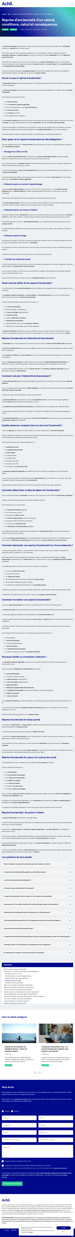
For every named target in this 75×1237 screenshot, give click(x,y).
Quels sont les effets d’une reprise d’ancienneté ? (18, 985)
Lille (48, 1210)
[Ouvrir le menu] (72, 3)
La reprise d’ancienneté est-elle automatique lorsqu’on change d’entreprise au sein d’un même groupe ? (37, 936)
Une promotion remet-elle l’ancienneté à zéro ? (19, 928)
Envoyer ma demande (12, 1183)
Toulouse (56, 1210)
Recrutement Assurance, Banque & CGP (25, 1217)
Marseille (51, 1210)
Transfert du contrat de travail (14, 983)
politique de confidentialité (60, 1168)
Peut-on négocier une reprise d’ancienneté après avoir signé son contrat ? (27, 864)
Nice (39, 1210)
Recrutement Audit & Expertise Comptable (47, 1217)
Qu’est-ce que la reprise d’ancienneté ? (15, 969)
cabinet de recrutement (21, 1099)
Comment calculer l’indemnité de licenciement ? (18, 989)
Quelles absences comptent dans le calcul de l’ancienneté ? (21, 992)
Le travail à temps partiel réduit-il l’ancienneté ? (19, 888)
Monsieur (16, 1111)
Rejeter (63, 1232)
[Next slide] (39, 1072)
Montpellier (34, 1210)
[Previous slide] (35, 1072)
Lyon (25, 1210)
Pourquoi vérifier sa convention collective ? (16, 1001)
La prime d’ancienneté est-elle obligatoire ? (17, 880)
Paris (22, 1210)
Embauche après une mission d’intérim (16, 978)
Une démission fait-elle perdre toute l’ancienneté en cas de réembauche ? (27, 912)
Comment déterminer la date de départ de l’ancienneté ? (21, 994)
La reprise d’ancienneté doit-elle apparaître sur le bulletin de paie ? (25, 872)
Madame (7, 1111)
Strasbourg (43, 1210)
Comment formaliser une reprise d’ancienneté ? (18, 999)
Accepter (63, 1228)
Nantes (29, 1210)
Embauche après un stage (13, 980)
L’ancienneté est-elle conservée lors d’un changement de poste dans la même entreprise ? (32, 920)
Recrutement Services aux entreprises (53, 1221)
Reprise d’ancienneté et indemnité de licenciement (19, 987)
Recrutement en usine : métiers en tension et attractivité (18, 1048)
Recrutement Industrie (58, 1219)
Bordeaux (17, 1210)
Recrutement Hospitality (24, 1219)
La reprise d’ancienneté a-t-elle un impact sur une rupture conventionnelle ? (28, 896)
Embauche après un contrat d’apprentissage (18, 976)
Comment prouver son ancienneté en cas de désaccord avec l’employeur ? (27, 944)
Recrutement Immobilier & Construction (41, 1219)
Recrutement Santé (38, 1221)
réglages (31, 1232)
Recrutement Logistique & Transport (22, 1221)
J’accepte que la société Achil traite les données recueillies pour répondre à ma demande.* (28, 1165)
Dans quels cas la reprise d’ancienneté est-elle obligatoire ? (21, 971)
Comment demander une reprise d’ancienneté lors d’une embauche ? (24, 996)
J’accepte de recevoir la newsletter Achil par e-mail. (18, 1161)
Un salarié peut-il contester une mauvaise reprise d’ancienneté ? (24, 952)
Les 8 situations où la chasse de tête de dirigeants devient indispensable (55, 1048)
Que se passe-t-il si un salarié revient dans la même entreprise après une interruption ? (31, 904)
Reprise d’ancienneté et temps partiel (15, 1003)
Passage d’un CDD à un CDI (13, 974)
